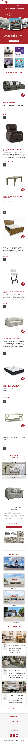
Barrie (14, 605)
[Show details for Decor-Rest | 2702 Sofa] (14, 86)
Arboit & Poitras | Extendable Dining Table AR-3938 (12, 197)
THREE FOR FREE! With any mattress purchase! (14, 8)
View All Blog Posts (14, 708)
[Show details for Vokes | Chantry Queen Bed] (14, 228)
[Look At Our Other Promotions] (8, 52)
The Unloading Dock (14, 622)
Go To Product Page (14, 526)
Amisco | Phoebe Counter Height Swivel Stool (13, 292)
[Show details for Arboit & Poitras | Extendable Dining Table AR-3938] (14, 181)
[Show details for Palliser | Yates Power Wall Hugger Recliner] (14, 133)
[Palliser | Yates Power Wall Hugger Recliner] (14, 494)
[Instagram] (14, 735)
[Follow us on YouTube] (17, 735)
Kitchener (14, 588)
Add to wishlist (4, 117)
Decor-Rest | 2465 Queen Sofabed (11, 338)
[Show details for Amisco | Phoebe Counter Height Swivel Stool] (14, 275)
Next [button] (24, 458)
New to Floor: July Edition (17, 670)
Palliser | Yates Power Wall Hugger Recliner (12, 150)
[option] (14, 26)
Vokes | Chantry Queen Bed (10, 243)
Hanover (14, 572)
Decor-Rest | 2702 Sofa (9, 102)
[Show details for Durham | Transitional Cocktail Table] (14, 417)
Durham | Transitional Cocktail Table (13, 432)
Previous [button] (3, 458)
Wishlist (12, 5)
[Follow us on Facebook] (11, 735)
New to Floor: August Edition (17, 645)
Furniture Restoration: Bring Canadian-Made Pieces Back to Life (17, 695)
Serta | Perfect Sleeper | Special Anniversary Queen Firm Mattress (12, 386)
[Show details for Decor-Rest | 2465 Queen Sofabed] (14, 322)
